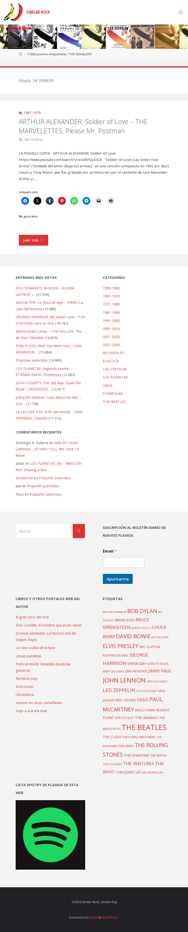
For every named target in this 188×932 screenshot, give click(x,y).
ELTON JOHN (160, 637)
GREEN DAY (136, 663)
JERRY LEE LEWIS (113, 671)
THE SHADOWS (136, 755)
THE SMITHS (158, 755)
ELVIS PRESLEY (120, 645)
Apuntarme (117, 579)
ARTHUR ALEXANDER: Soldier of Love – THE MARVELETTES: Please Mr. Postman (83, 126)
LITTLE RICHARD (146, 691)
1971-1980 (111, 304)
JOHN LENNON (124, 680)
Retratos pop (26, 678)
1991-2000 (111, 320)
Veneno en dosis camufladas (39, 702)
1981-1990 (111, 312)
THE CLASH (112, 737)
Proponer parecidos (55, 478)
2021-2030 (111, 344)
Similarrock (24, 478)
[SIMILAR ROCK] (13, 12)
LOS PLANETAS (115, 377)
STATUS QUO (124, 718)
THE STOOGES (112, 764)
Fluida (93, 917)
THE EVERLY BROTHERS (139, 737)
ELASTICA (111, 361)
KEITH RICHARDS (157, 681)
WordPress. (110, 917)
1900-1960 (111, 288)
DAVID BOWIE (133, 636)
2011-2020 (111, 336)
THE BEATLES (114, 401)
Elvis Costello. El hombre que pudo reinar (49, 625)
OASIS (108, 385)
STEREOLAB (113, 393)
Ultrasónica (25, 694)
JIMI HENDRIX (136, 671)
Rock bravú (25, 686)
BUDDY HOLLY (141, 628)
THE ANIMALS (146, 717)
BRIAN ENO (125, 619)
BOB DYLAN (142, 611)
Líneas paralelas (28, 656)
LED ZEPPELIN (115, 369)
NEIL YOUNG (125, 700)
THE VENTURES (138, 763)
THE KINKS (126, 746)
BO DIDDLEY (113, 353)
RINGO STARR (145, 710)
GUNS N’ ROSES (158, 664)
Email (110, 551)
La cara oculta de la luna (35, 647)
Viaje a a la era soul (31, 710)
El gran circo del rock (32, 617)
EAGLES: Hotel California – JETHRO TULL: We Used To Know (47, 449)
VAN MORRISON (152, 772)
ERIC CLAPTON (149, 647)
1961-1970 (32, 112)
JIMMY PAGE (159, 671)
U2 (138, 772)
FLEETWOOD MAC (116, 655)
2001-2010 (111, 328)
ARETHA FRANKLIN (114, 612)
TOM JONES (124, 772)
